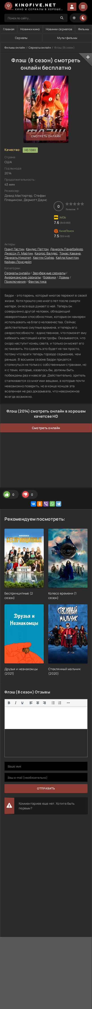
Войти (71, 7)
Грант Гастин (14, 249)
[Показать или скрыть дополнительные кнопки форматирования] (68, 703)
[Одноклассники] (39, 504)
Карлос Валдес (46, 253)
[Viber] (46, 504)
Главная (9, 29)
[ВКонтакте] (33, 504)
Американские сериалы (22, 277)
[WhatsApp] (52, 504)
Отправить (46, 788)
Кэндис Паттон (37, 249)
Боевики (49, 277)
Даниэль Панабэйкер (66, 249)
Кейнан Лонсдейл (17, 262)
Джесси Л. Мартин (18, 253)
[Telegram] (58, 504)
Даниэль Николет (17, 257)
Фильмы (83, 29)
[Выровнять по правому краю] (44, 703)
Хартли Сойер (43, 257)
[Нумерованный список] (59, 703)
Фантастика (37, 281)
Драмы (64, 277)
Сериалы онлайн (40, 47)
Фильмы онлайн (14, 47)
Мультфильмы (67, 38)
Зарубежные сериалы (49, 273)
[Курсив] (15, 703)
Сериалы (21, 38)
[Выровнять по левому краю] (31, 703)
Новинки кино (30, 29)
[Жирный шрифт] (9, 703)
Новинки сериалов (59, 29)
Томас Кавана (70, 253)
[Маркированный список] (53, 703)
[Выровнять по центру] (37, 703)
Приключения (15, 281)
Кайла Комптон (67, 257)
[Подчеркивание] (22, 703)
